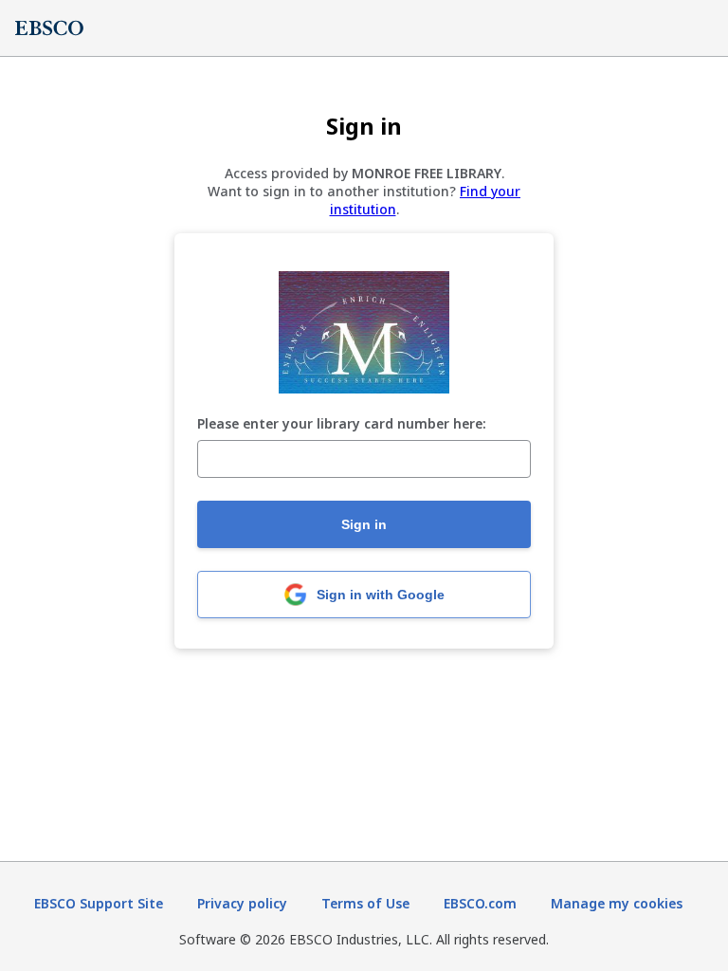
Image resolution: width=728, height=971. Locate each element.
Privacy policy (242, 903)
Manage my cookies (616, 903)
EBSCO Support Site (98, 903)
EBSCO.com (480, 903)
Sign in (364, 524)
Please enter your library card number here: (341, 424)
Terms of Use (365, 903)
